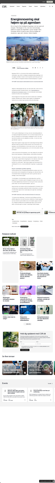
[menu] (52, 6)
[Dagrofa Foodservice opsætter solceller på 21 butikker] (45, 293)
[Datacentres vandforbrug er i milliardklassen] (27, 313)
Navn (21, 341)
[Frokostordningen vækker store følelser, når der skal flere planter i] (27, 270)
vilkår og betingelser (43, 346)
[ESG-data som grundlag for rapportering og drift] (27, 212)
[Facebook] (33, 67)
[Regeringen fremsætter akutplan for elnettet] (10, 293)
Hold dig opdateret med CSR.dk (46, 481)
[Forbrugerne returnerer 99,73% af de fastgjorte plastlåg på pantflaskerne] (27, 294)
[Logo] (4, 6)
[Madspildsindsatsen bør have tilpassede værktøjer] (45, 313)
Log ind (43, 1)
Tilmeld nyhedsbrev (24, 349)
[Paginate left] (3, 368)
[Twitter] (37, 67)
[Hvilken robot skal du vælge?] (10, 312)
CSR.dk (26, 68)
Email (37, 341)
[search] (49, 6)
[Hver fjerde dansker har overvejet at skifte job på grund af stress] (45, 270)
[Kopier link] (42, 67)
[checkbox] (20, 346)
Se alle (49, 383)
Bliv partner (50, 1)
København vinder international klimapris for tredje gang (28, 194)
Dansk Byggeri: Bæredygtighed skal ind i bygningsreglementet (30, 81)
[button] (42, 209)
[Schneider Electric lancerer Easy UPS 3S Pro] (27, 246)
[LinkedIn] (35, 67)
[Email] (40, 67)
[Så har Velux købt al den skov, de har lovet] (10, 245)
